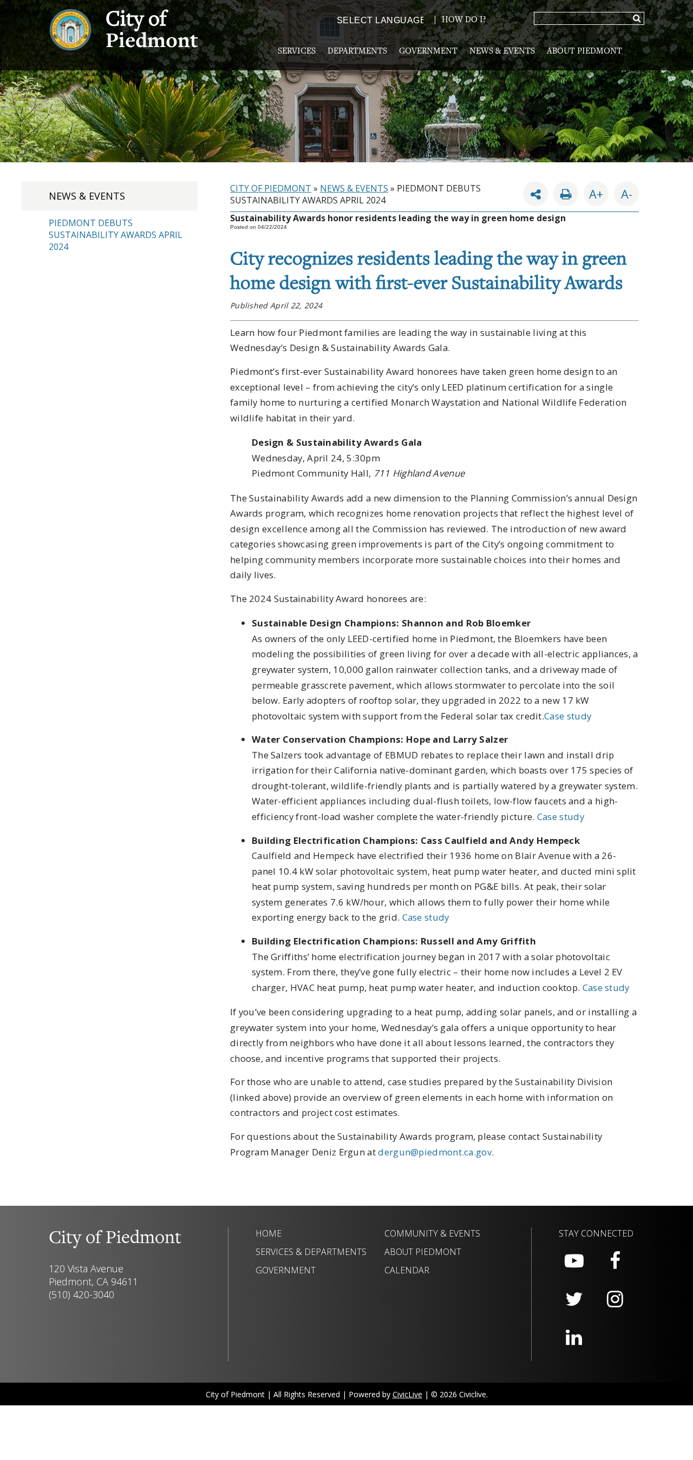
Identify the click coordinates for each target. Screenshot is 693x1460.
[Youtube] (574, 1261)
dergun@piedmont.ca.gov (435, 1152)
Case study (567, 716)
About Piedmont (584, 51)
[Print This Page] (565, 193)
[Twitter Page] (574, 1299)
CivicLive (407, 1394)
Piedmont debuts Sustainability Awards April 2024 (115, 235)
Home (269, 1233)
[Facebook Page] (615, 1261)
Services (297, 51)
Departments (357, 51)
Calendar (406, 1270)
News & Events (502, 51)
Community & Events (432, 1233)
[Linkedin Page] (574, 1338)
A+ (596, 194)
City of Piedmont (270, 188)
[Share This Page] (535, 193)
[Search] (637, 19)
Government (428, 51)
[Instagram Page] (615, 1299)
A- (623, 191)
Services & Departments (311, 1252)
